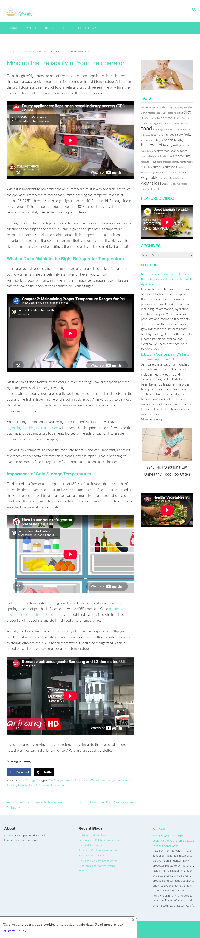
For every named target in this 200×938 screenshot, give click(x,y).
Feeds (151, 265)
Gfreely (9, 835)
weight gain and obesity (172, 178)
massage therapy (171, 162)
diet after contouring (150, 118)
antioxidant (162, 107)
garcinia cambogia (152, 140)
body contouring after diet (180, 107)
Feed (160, 828)
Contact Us (87, 28)
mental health (186, 162)
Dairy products (169, 113)
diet (187, 112)
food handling (159, 134)
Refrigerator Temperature (50, 785)
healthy (178, 140)
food (146, 129)
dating (180, 113)
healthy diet (151, 145)
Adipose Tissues (148, 107)
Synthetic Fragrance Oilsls (153, 173)
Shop (66, 28)
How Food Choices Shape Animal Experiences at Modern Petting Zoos (98, 866)
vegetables (150, 178)
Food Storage (27, 780)
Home (13, 28)
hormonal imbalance (150, 156)
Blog (49, 28)
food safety (176, 134)
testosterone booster (176, 173)
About (31, 28)
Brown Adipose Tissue (151, 113)
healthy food (161, 151)
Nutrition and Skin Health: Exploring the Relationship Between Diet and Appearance (166, 279)
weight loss (151, 183)
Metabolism (146, 167)
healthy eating (172, 145)
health (168, 140)
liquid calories (166, 156)
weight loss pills (169, 184)
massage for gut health (151, 162)
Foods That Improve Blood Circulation (105, 802)
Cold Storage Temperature (64, 780)
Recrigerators (26, 785)
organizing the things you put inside (32, 428)
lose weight (181, 156)
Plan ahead (181, 167)
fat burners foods (171, 124)
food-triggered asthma (163, 130)
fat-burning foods (154, 124)
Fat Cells (184, 124)
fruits (188, 134)
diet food (166, 118)
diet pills (176, 118)
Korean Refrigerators (94, 780)
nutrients (158, 167)
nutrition (170, 167)
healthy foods (178, 151)
